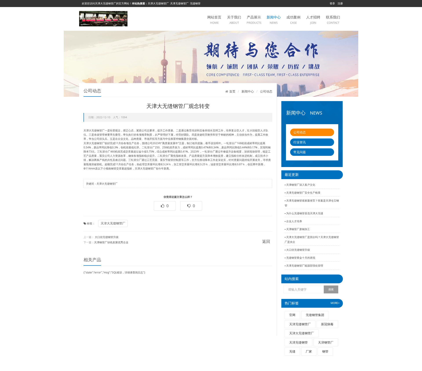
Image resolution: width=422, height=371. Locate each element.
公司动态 (299, 132)
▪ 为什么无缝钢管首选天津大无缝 (304, 213)
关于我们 (234, 20)
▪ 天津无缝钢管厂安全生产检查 (302, 193)
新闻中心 (274, 20)
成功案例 (293, 20)
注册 (340, 3)
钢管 (325, 351)
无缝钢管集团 (315, 315)
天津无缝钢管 (298, 342)
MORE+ (335, 303)
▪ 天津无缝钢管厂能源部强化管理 (304, 265)
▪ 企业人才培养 (293, 221)
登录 (332, 3)
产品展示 (254, 20)
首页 (232, 91)
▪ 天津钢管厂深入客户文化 (300, 185)
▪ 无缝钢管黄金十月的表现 (300, 258)
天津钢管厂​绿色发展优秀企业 (111, 242)
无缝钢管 (195, 3)
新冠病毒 (327, 324)
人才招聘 (313, 20)
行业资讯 (299, 142)
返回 (266, 241)
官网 (292, 315)
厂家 (309, 351)
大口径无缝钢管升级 (106, 237)
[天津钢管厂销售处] (103, 18)
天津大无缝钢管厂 (158, 3)
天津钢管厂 (325, 342)
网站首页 (214, 20)
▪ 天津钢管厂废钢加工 (297, 229)
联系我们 (333, 20)
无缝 (292, 351)
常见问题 (299, 152)
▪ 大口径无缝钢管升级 (297, 250)
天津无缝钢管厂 (179, 3)
